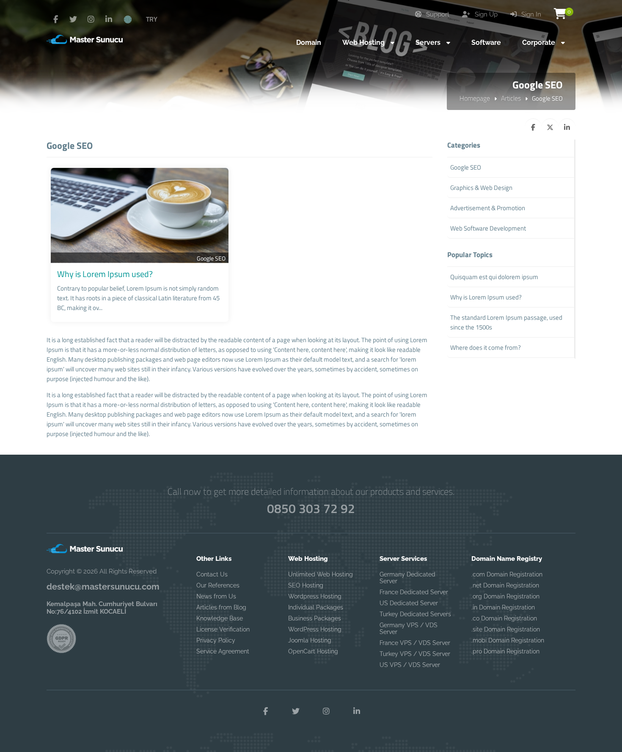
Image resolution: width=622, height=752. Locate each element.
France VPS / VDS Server (415, 642)
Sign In (530, 14)
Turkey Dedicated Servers (415, 614)
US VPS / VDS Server (410, 664)
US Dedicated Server (409, 603)
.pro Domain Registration (505, 651)
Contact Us (212, 574)
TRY (151, 19)
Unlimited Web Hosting (320, 574)
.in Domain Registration (503, 607)
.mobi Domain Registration (507, 640)
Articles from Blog (221, 607)
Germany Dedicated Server (407, 578)
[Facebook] (55, 19)
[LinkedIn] (109, 19)
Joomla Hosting (309, 640)
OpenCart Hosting (313, 651)
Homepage (475, 98)
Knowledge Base (219, 618)
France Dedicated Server (414, 592)
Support (436, 14)
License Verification (223, 629)
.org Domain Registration (505, 596)
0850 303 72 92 (311, 508)
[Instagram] (91, 19)
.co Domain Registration (504, 618)
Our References (217, 585)
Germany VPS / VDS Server (409, 628)
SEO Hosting (305, 585)
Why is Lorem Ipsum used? (105, 273)
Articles (511, 98)
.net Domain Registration (505, 585)
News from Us (216, 596)
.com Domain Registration (506, 574)
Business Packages (314, 618)
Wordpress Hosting (314, 596)
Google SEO (211, 258)
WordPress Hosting (314, 629)
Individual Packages (315, 607)
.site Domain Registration (505, 629)
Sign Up (485, 14)
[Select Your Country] (132, 19)
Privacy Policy (215, 640)
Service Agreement (222, 651)
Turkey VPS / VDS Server (415, 653)
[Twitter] (73, 19)
